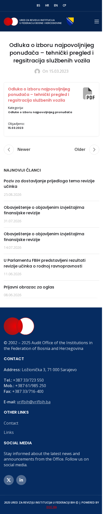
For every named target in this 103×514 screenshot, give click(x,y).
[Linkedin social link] (21, 480)
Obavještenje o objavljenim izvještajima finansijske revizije (44, 210)
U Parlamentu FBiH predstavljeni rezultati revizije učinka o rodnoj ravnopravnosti (45, 263)
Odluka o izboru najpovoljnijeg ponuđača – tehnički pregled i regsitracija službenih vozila (39, 94)
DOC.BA (51, 507)
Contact (11, 423)
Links (9, 432)
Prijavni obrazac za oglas (29, 287)
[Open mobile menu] (97, 21)
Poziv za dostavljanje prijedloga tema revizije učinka (49, 183)
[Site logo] (39, 21)
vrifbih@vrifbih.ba (33, 402)
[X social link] (9, 480)
